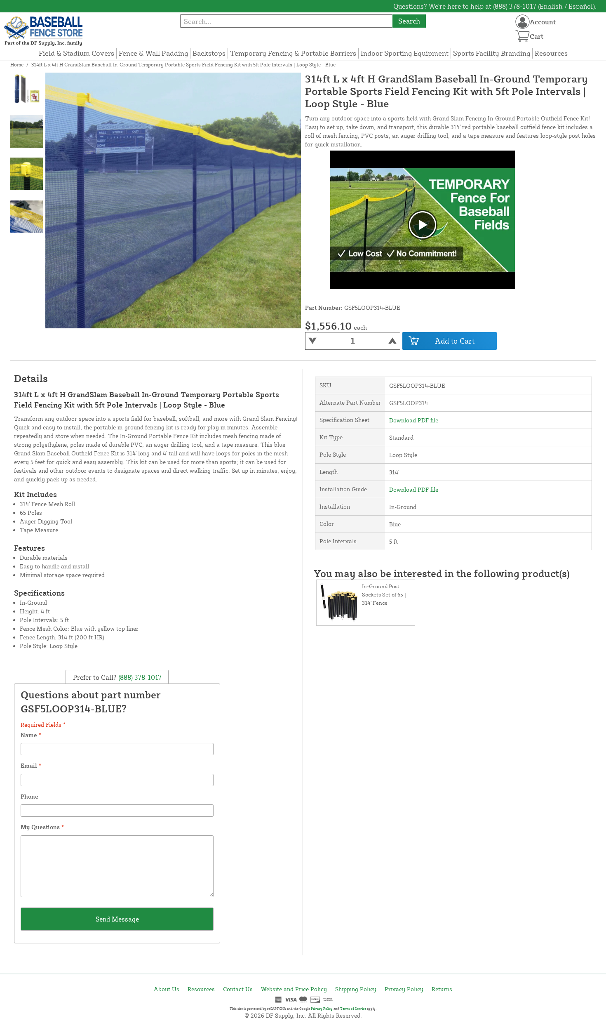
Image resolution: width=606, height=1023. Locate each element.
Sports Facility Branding (491, 53)
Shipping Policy (355, 988)
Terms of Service (353, 1008)
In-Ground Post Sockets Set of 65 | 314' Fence (384, 594)
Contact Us (238, 988)
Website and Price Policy (294, 988)
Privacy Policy (404, 988)
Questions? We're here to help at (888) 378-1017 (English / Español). (495, 6)
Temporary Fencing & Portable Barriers (293, 53)
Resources (551, 53)
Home (16, 64)
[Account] (522, 21)
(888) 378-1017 (139, 677)
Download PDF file (413, 420)
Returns (442, 988)
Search (409, 20)
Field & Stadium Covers (76, 53)
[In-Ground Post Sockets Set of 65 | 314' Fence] (339, 602)
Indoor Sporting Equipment (405, 53)
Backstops (209, 53)
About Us (166, 988)
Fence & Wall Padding (153, 53)
